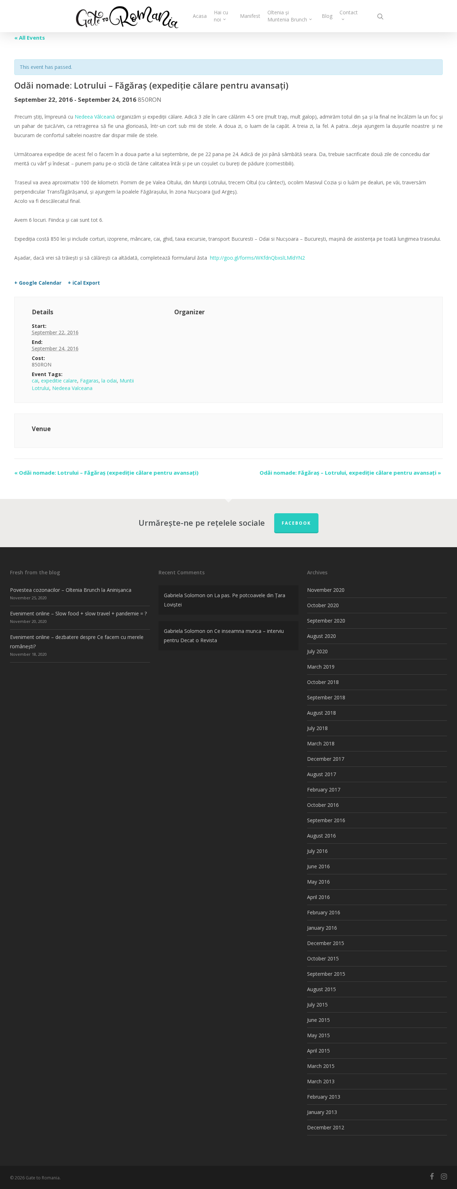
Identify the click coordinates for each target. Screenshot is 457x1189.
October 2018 (323, 682)
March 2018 (321, 743)
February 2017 (323, 789)
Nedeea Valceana (72, 388)
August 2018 (321, 712)
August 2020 (321, 636)
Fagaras (89, 380)
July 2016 (317, 851)
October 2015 (323, 958)
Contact (349, 12)
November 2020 (326, 589)
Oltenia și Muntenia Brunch (287, 16)
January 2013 (322, 1112)
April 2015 (318, 1050)
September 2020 (326, 620)
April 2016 (318, 897)
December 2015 (325, 943)
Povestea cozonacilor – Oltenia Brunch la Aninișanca (70, 589)
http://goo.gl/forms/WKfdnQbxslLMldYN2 (257, 257)
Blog (327, 16)
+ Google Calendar (37, 283)
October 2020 (323, 605)
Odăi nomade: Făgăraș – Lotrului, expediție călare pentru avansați (350, 472)
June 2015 (318, 1019)
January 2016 (322, 927)
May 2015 (318, 1035)
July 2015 (317, 1004)
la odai (109, 380)
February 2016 (323, 912)
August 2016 (321, 835)
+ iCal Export (84, 283)
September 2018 (326, 697)
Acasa (200, 16)
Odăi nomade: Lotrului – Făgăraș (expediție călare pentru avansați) (106, 472)
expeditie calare (59, 380)
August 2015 (321, 989)
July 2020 (317, 651)
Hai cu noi (221, 16)
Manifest (250, 16)
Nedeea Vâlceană (95, 116)
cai (35, 380)
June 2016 (318, 866)
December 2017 (325, 758)
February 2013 (323, 1096)
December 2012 (325, 1127)
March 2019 (321, 666)
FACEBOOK (296, 523)
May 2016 (318, 881)
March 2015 (321, 1066)
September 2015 (326, 973)
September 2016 (326, 820)
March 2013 (321, 1081)
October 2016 (323, 804)
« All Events (29, 37)
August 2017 (321, 774)
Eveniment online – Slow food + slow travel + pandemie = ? (78, 613)
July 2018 (317, 728)
